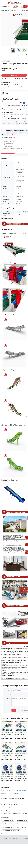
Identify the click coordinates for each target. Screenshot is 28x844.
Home (2, 10)
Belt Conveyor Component (8, 827)
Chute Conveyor (6, 813)
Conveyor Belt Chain (21, 827)
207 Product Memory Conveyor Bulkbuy (11, 830)
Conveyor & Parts (24, 10)
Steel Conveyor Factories (22, 820)
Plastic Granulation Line (6, 796)
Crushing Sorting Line (19, 796)
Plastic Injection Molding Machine (21, 798)
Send (14, 710)
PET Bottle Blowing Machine (7, 798)
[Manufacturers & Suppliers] (14, 2)
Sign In (3, 148)
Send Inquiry (14, 75)
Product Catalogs (22, 790)
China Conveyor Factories (8, 820)
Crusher (3, 793)
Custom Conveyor (21, 823)
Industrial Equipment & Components (12, 10)
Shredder (17, 793)
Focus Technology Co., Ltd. (18, 838)
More (2, 833)
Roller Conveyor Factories (8, 823)
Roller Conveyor (16, 813)
